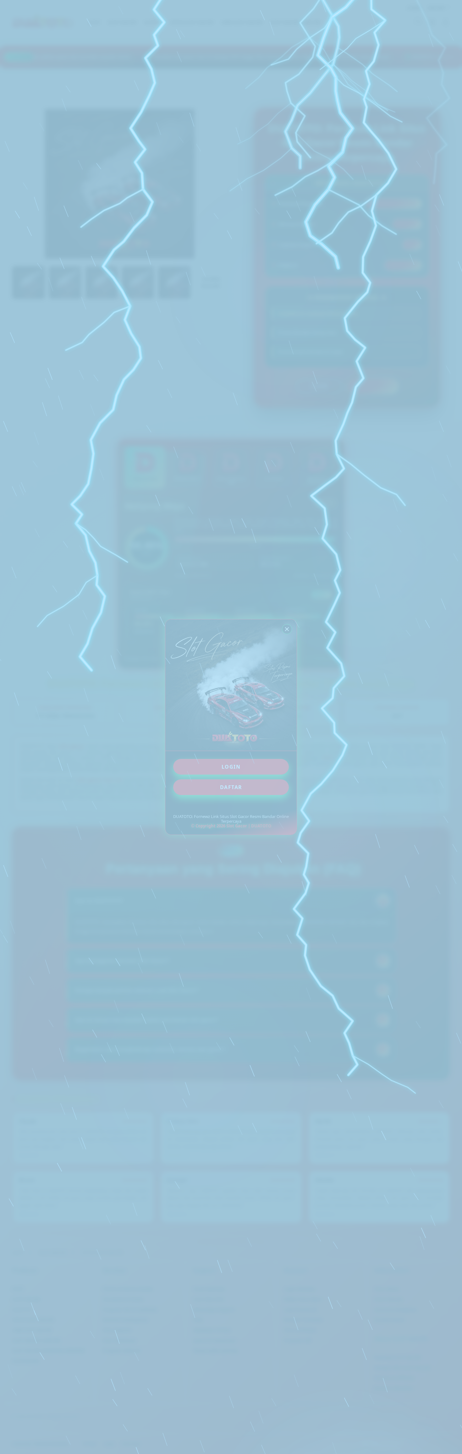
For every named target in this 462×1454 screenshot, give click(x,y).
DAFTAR (231, 787)
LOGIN (231, 766)
